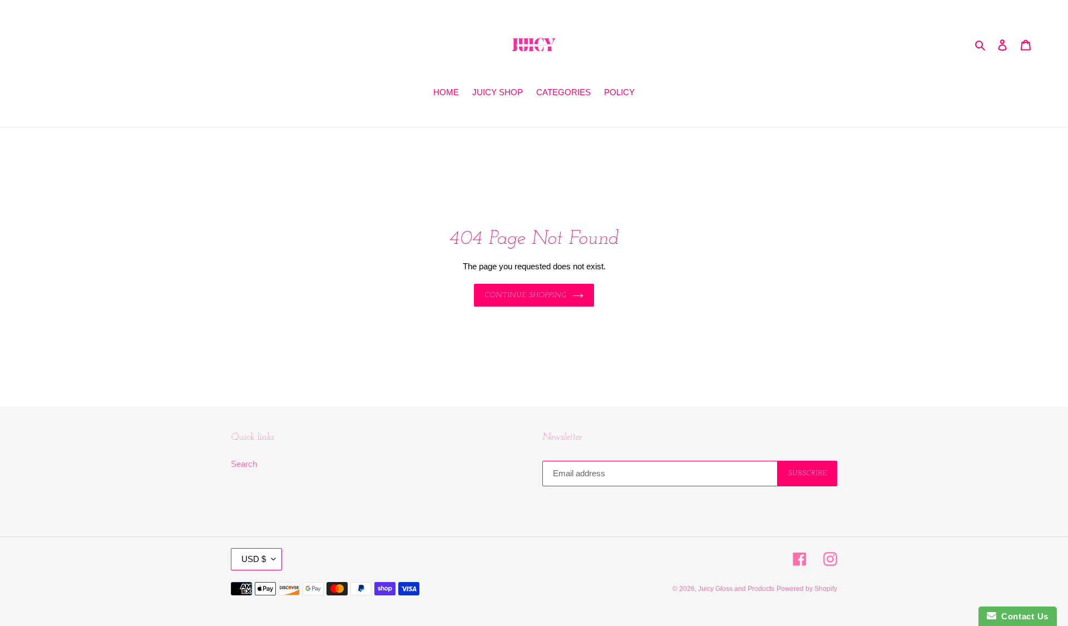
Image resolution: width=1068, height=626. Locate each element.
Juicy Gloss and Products (736, 589)
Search (244, 464)
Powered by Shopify (807, 589)
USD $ (253, 559)
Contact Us (1022, 616)
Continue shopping (525, 295)
